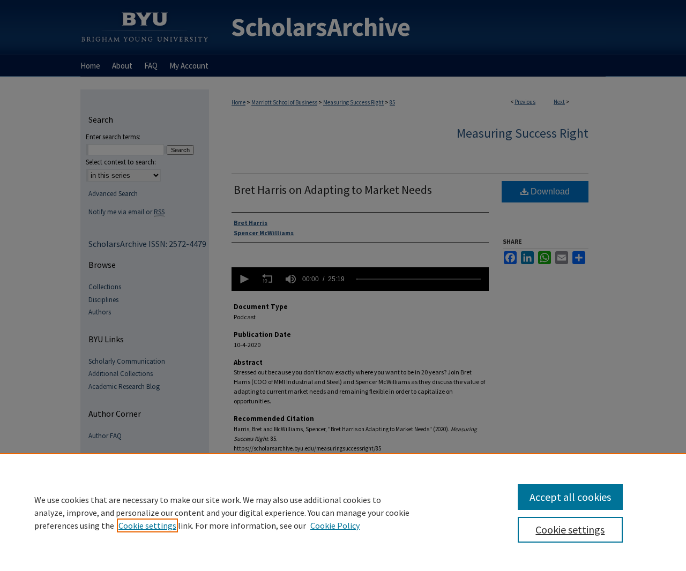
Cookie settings (147, 525)
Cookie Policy (335, 525)
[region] (343, 512)
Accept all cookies (570, 497)
